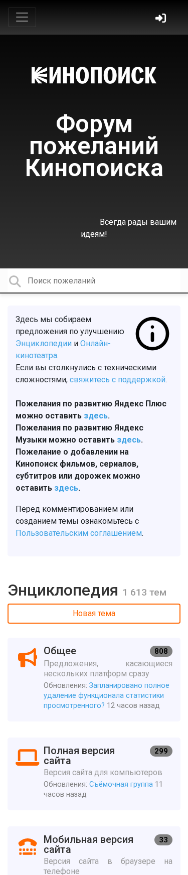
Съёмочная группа (121, 784)
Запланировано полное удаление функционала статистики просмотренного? (106, 695)
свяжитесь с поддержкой (117, 379)
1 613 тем (144, 592)
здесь (96, 415)
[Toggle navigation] (22, 17)
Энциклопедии (44, 343)
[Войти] (161, 19)
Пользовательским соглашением (79, 533)
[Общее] (94, 679)
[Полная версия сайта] (94, 774)
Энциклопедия (65, 590)
